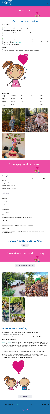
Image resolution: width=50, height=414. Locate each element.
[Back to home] (7, 3)
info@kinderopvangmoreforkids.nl (22, 404)
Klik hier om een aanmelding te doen (25, 265)
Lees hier (25, 245)
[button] (47, 3)
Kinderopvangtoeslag (7, 342)
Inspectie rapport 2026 (25, 396)
